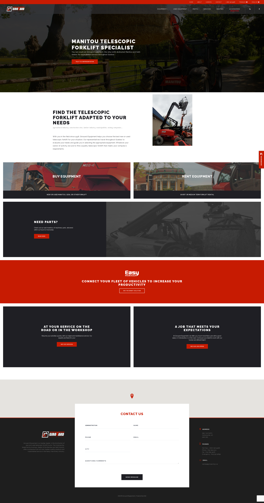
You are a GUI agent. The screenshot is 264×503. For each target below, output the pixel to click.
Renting (220, 9)
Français (242, 2)
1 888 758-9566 (230, 2)
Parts (195, 9)
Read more (41, 236)
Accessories (234, 10)
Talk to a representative (85, 61)
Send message (132, 477)
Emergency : (211, 454)
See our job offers (197, 346)
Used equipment (180, 9)
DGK (145, 496)
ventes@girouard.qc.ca (210, 464)
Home (191, 2)
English (255, 2)
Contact (219, 2)
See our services (67, 344)
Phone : (209, 450)
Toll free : (211, 448)
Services (207, 9)
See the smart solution (132, 290)
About (199, 2)
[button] (132, 396)
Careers (209, 2)
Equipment (161, 9)
